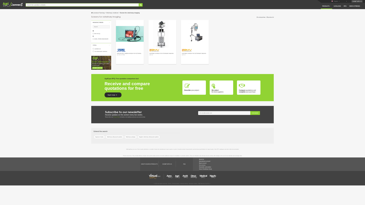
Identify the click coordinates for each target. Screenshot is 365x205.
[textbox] (82, 5)
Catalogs (337, 6)
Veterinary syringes (131, 137)
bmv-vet (97, 33)
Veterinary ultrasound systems (114, 137)
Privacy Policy (116, 116)
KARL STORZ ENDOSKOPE (102, 39)
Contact (130, 23)
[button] (101, 22)
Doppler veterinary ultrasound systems (149, 137)
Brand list (201, 159)
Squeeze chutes (99, 137)
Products (325, 6)
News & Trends (354, 6)
